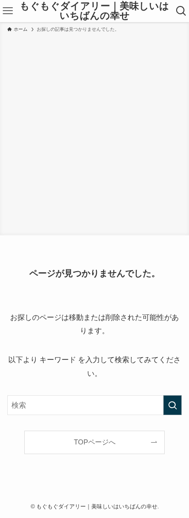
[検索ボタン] (181, 11)
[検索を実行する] (172, 405)
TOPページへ (95, 442)
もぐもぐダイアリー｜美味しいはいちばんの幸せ (94, 10)
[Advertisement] (94, 132)
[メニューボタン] (7, 11)
